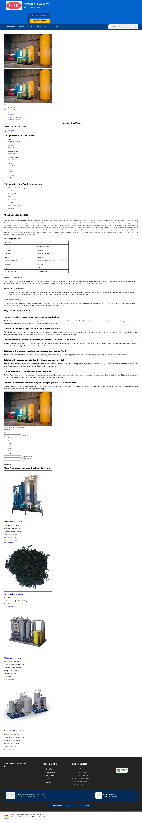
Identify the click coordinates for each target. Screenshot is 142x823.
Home (10, 112)
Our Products (42, 26)
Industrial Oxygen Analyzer (82, 778)
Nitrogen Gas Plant (14, 117)
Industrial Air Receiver (80, 782)
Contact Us (55, 26)
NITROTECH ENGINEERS (36, 5)
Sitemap (48, 782)
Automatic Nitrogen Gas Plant (15, 731)
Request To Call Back (10, 110)
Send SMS (71, 805)
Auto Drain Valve (79, 785)
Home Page (10, 26)
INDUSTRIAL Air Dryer (80, 772)
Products (11, 114)
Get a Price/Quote (9, 130)
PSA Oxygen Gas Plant (12, 658)
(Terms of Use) (40, 814)
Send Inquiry (41, 21)
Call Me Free (87, 805)
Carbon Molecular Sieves (13, 594)
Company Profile (25, 26)
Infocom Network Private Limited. (36, 817)
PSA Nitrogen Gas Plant (13, 521)
